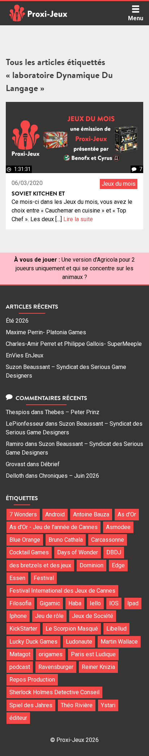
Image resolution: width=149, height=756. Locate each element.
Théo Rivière (77, 705)
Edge (118, 565)
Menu (135, 18)
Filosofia (20, 603)
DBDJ (113, 552)
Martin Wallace (119, 641)
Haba (74, 603)
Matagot (19, 654)
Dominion (91, 565)
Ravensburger (55, 666)
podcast (19, 666)
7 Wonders (23, 514)
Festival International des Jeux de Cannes (62, 590)
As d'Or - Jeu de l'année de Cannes (53, 527)
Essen (17, 578)
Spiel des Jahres (30, 705)
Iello (95, 603)
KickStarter (23, 628)
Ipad (133, 603)
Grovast (15, 464)
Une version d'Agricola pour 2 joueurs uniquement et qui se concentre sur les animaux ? (75, 268)
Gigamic (50, 603)
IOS (114, 603)
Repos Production (32, 679)
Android (55, 514)
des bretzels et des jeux (40, 565)
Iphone (18, 616)
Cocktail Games (29, 552)
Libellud (116, 628)
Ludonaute (79, 641)
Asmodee (118, 527)
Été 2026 (17, 320)
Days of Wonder (77, 552)
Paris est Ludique (93, 654)
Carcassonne (107, 539)
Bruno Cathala (65, 539)
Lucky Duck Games (33, 641)
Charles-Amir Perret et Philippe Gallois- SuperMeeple (74, 343)
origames (51, 654)
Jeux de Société (92, 616)
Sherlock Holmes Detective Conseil (54, 692)
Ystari (108, 705)
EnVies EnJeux (24, 355)
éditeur (18, 717)
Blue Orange (24, 539)
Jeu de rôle (49, 616)
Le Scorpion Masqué (72, 628)
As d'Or (127, 514)
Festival (44, 578)
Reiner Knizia (98, 666)
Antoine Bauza (91, 514)
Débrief (50, 464)
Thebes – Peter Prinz (72, 412)
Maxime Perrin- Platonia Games (46, 332)
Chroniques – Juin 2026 (69, 475)
